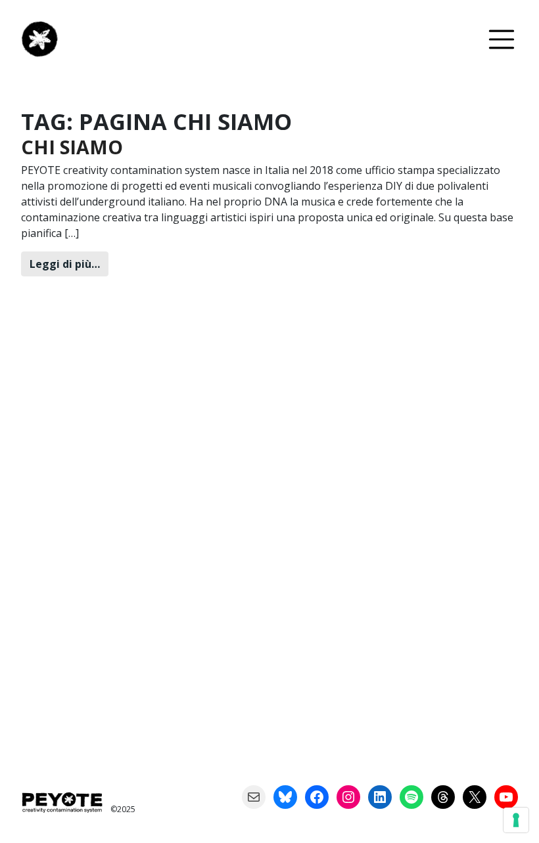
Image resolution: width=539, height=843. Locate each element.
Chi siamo (72, 147)
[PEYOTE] (44, 39)
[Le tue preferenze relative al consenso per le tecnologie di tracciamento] (516, 820)
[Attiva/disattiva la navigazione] (501, 39)
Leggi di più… (69, 263)
